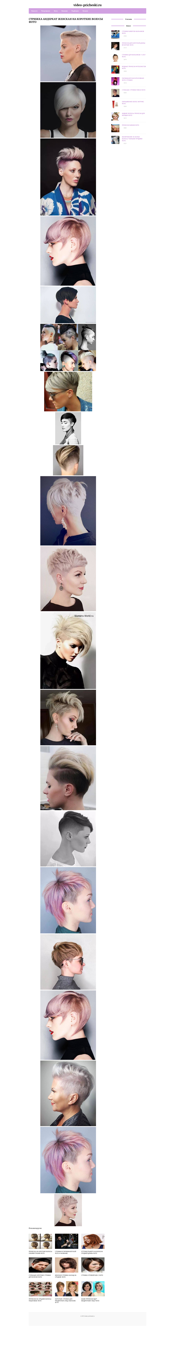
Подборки (75, 11)
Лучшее (85, 11)
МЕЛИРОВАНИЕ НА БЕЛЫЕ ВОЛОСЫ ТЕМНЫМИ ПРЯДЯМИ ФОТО (132, 139)
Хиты (56, 11)
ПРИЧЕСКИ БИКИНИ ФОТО (130, 125)
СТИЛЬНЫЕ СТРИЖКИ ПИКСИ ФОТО (133, 90)
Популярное (45, 11)
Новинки (64, 11)
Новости (34, 11)
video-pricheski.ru (87, 5)
